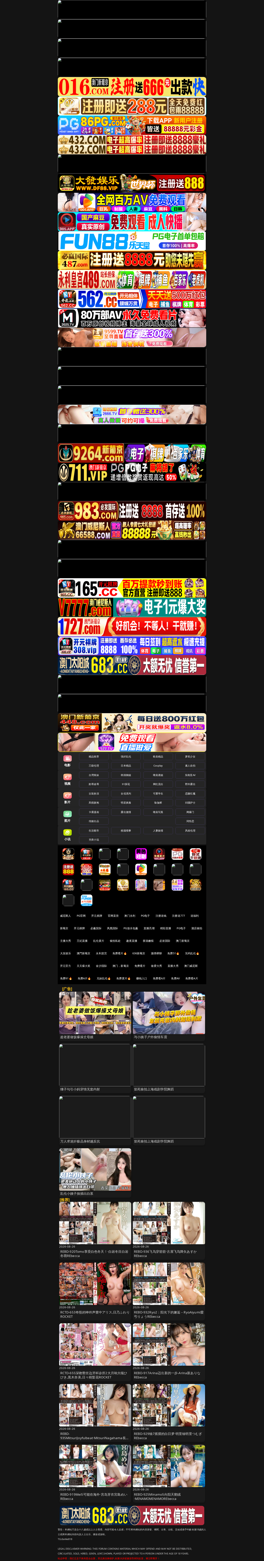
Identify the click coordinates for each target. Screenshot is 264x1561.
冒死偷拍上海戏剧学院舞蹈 (154, 1089)
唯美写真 (158, 812)
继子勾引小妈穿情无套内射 (80, 1089)
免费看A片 (159, 978)
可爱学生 (158, 793)
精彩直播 (165, 928)
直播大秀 (173, 966)
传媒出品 (94, 821)
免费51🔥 (173, 953)
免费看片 (140, 966)
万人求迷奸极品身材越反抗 (80, 1141)
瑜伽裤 (158, 802)
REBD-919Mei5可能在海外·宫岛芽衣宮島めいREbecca (93, 1496)
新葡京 (64, 928)
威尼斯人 (65, 915)
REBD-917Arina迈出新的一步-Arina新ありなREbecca (167, 1375)
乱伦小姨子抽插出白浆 (77, 1193)
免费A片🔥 (84, 978)
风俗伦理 (190, 830)
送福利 (195, 915)
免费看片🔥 (119, 953)
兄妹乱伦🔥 (104, 978)
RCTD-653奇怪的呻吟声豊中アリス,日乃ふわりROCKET (95, 1314)
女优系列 (126, 793)
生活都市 (94, 830)
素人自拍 (190, 765)
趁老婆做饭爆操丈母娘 (77, 1037)
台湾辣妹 (94, 775)
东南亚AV (190, 775)
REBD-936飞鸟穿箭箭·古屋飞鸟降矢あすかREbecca (165, 1253)
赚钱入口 (141, 978)
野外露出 (190, 784)
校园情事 (126, 830)
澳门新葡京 (183, 941)
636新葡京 (138, 953)
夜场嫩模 (148, 941)
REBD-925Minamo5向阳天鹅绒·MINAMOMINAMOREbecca (157, 1496)
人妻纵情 (158, 830)
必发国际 (164, 941)
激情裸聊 (156, 953)
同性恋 (190, 821)
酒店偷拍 (196, 928)
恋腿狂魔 (190, 793)
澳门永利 (129, 915)
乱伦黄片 (98, 941)
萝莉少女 (190, 756)
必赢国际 (95, 928)
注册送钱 (161, 915)
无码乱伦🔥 (192, 953)
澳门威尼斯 (191, 966)
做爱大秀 (156, 966)
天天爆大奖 (83, 966)
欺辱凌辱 (94, 784)
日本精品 (126, 765)
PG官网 (81, 915)
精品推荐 (94, 756)
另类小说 (94, 839)
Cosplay (158, 765)
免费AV (175, 978)
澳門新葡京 (83, 953)
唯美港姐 (158, 775)
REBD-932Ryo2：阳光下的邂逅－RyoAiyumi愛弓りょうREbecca (169, 1314)
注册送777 (178, 915)
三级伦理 (94, 765)
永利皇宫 (101, 953)
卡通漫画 (94, 812)
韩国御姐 (126, 775)
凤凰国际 (112, 928)
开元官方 (65, 966)
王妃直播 (82, 941)
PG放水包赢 (130, 928)
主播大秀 (65, 941)
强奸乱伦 (126, 756)
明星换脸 (126, 802)
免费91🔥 (66, 978)
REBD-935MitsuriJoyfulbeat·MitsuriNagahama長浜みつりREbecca (94, 1437)
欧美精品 (158, 756)
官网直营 (113, 915)
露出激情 (126, 812)
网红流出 (158, 784)
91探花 (126, 784)
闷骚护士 (190, 802)
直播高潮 (149, 928)
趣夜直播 (131, 941)
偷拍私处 (115, 941)
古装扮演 (94, 793)
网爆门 (190, 812)
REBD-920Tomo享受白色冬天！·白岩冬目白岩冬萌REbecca (94, 1253)
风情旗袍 (94, 802)
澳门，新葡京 (120, 966)
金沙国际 (101, 966)
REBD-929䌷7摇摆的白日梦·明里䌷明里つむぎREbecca (168, 1435)
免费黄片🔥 (123, 978)
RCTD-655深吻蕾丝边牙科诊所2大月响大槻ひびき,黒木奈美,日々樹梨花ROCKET (93, 1375)
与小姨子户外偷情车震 (150, 1037)
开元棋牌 (96, 915)
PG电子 (145, 915)
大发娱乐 (65, 953)
